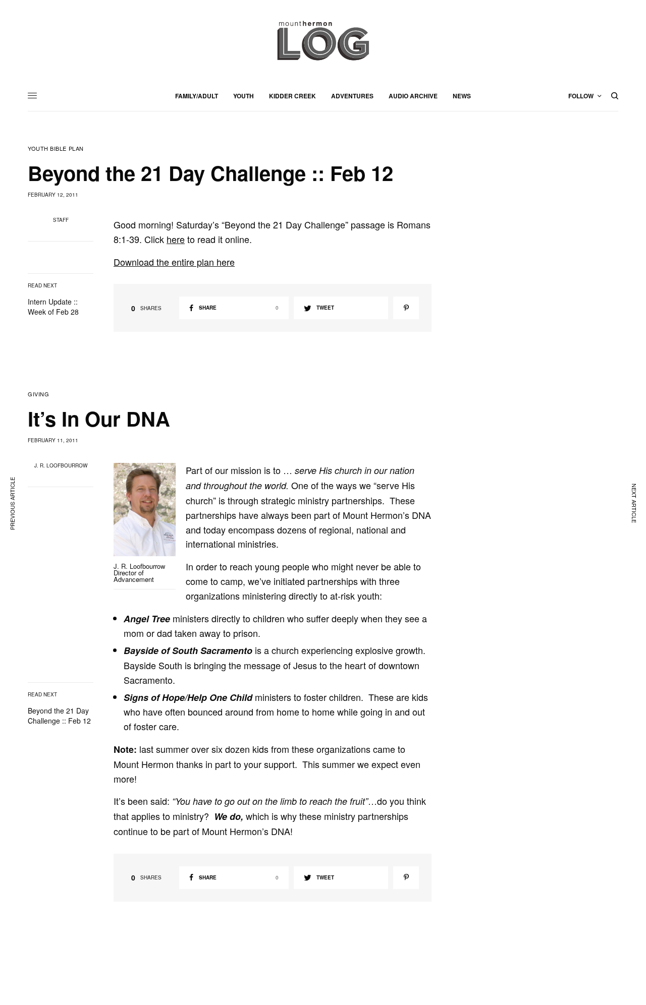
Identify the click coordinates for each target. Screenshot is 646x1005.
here (176, 239)
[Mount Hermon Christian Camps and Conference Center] (323, 40)
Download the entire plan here (174, 261)
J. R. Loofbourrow (60, 465)
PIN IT (150, 518)
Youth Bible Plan (56, 148)
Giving (38, 394)
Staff (61, 219)
